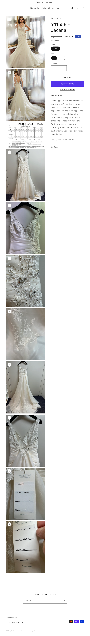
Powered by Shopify (32, 631)
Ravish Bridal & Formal (18, 631)
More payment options (67, 89)
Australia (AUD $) (14, 622)
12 (62, 58)
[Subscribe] (64, 601)
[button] (7, 8)
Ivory (56, 49)
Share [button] (56, 147)
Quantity (54, 63)
